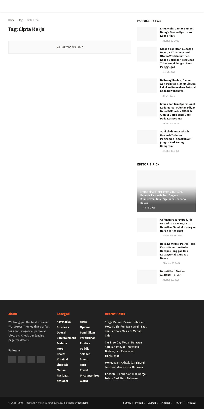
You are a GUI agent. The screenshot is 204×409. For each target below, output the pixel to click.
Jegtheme (83, 402)
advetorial (64, 322)
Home (11, 20)
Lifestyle (62, 365)
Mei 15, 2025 (148, 207)
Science (85, 354)
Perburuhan (87, 338)
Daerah (61, 332)
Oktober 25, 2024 (171, 263)
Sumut (84, 359)
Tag (21, 20)
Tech (83, 365)
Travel (84, 370)
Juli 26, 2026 (168, 96)
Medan (61, 370)
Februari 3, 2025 (170, 123)
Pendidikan (87, 332)
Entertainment (66, 338)
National (62, 381)
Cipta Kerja (33, 20)
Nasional (62, 375)
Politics (85, 343)
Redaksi (191, 402)
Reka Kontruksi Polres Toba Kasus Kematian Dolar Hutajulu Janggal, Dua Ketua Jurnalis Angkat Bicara (177, 251)
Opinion (85, 327)
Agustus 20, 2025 (170, 280)
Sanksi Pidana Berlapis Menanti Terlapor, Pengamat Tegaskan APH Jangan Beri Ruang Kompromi (176, 139)
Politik (84, 348)
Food (60, 348)
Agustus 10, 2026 (170, 151)
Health (61, 354)
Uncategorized (90, 375)
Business (63, 327)
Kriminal (62, 359)
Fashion (62, 343)
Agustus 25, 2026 (170, 41)
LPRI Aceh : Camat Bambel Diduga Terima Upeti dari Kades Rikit (176, 32)
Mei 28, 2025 (168, 72)
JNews (20, 402)
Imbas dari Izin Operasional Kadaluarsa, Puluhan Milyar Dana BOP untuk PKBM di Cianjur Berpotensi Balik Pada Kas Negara (177, 111)
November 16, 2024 (172, 235)
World (84, 381)
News (83, 322)
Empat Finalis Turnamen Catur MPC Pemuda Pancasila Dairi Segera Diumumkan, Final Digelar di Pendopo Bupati (163, 197)
